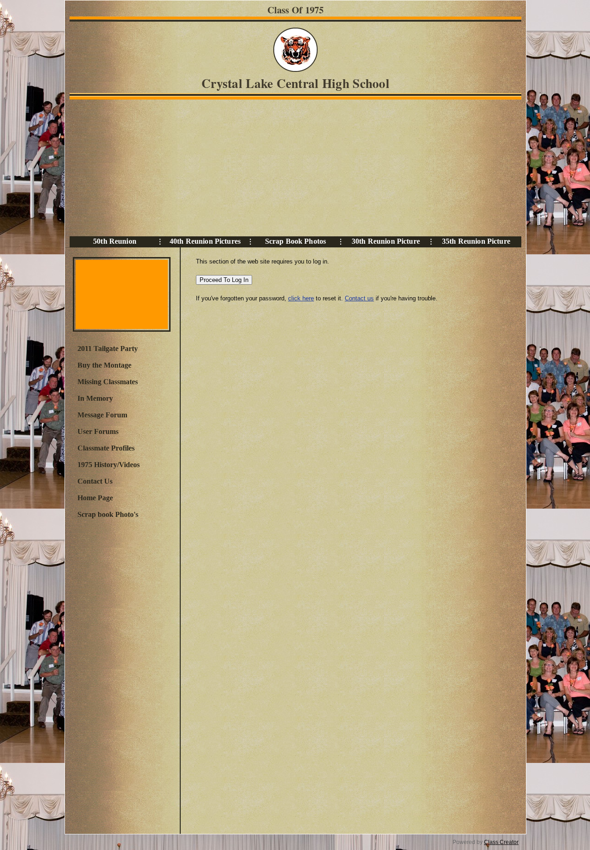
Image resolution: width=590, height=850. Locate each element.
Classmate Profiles (106, 448)
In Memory (95, 398)
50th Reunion (114, 241)
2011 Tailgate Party (107, 348)
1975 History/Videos (108, 465)
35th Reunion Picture (476, 241)
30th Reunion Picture (386, 241)
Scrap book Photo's (107, 514)
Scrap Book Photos (295, 241)
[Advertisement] (293, 167)
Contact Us (94, 481)
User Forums (97, 431)
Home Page (95, 498)
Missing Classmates (107, 382)
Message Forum (102, 415)
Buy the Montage (104, 365)
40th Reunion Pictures (205, 241)
